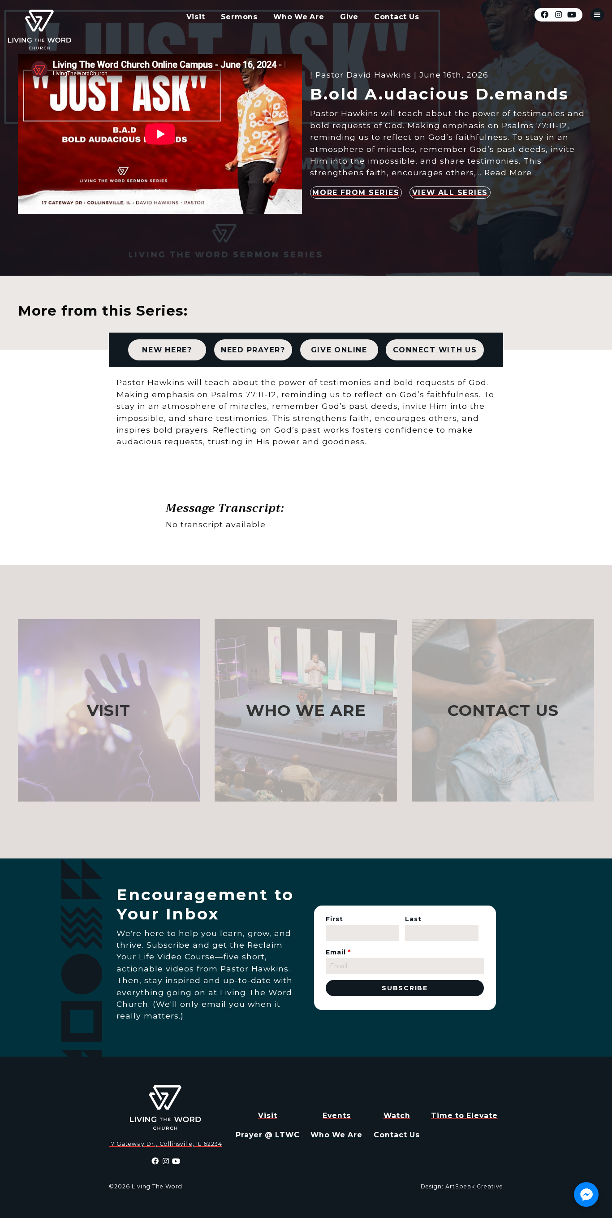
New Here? (167, 349)
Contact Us (396, 17)
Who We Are (298, 17)
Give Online (339, 349)
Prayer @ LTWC (268, 1135)
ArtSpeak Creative (474, 1186)
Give (349, 17)
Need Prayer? (253, 349)
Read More (508, 172)
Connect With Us (435, 349)
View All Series (450, 192)
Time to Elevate (464, 1115)
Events (337, 1115)
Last (413, 919)
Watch (397, 1115)
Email (338, 952)
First (334, 919)
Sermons (239, 17)
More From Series (355, 192)
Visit (195, 17)
